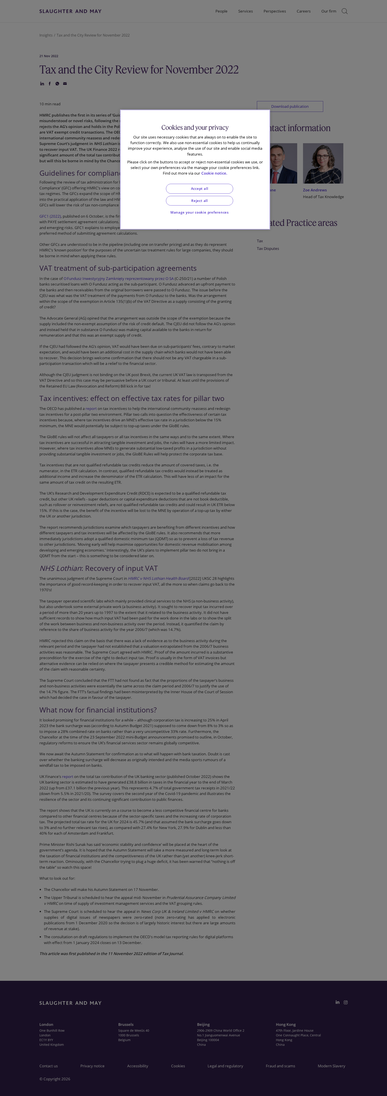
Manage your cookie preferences (199, 212)
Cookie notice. (214, 173)
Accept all (199, 188)
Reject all (199, 200)
